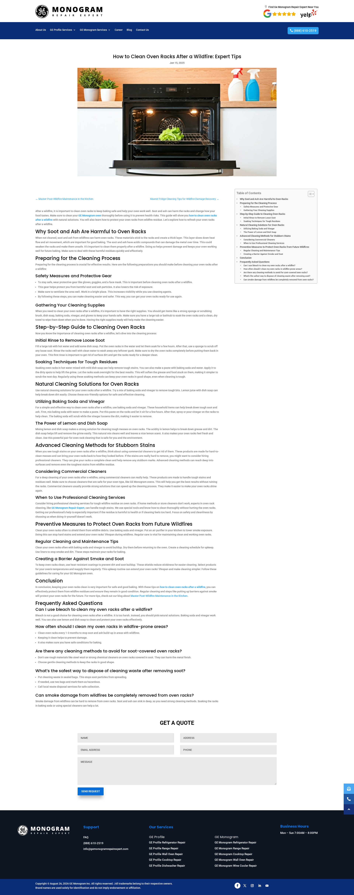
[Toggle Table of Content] (309, 194)
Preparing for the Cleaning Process (258, 203)
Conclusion (245, 257)
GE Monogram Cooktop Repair (233, 854)
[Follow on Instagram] (252, 886)
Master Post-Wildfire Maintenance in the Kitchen (159, 595)
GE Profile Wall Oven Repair (166, 854)
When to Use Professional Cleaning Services (264, 243)
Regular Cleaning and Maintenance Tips (262, 250)
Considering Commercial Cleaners (259, 239)
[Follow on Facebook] (237, 886)
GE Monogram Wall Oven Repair (234, 859)
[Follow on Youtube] (267, 886)
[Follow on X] (245, 886)
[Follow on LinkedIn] (260, 886)
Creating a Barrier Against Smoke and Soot (263, 254)
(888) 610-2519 (305, 30)
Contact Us (142, 30)
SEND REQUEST (90, 791)
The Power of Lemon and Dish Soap (260, 232)
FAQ (85, 837)
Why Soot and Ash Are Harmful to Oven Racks (264, 199)
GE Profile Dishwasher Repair (167, 865)
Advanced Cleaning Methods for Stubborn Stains (265, 235)
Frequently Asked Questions (255, 261)
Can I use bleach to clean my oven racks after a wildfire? (269, 265)
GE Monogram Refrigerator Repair (235, 842)
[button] (349, 809)
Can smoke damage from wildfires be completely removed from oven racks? (278, 279)
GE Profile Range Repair (163, 848)
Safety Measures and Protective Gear (261, 206)
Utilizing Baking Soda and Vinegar (259, 228)
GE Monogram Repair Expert (67, 507)
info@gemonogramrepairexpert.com (105, 849)
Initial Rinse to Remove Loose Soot (259, 217)
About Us (40, 30)
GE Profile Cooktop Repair (165, 859)
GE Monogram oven (89, 215)
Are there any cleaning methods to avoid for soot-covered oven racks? (275, 272)
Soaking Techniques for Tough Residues (262, 221)
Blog (129, 30)
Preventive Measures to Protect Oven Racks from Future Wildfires (274, 247)
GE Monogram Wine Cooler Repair (236, 865)
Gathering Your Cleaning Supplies (259, 210)
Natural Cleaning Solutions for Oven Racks (262, 225)
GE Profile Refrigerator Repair (167, 842)
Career (119, 30)
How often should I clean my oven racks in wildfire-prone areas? (273, 269)
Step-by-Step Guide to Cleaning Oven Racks (262, 214)
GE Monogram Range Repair (232, 848)
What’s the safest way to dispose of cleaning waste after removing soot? (277, 276)
